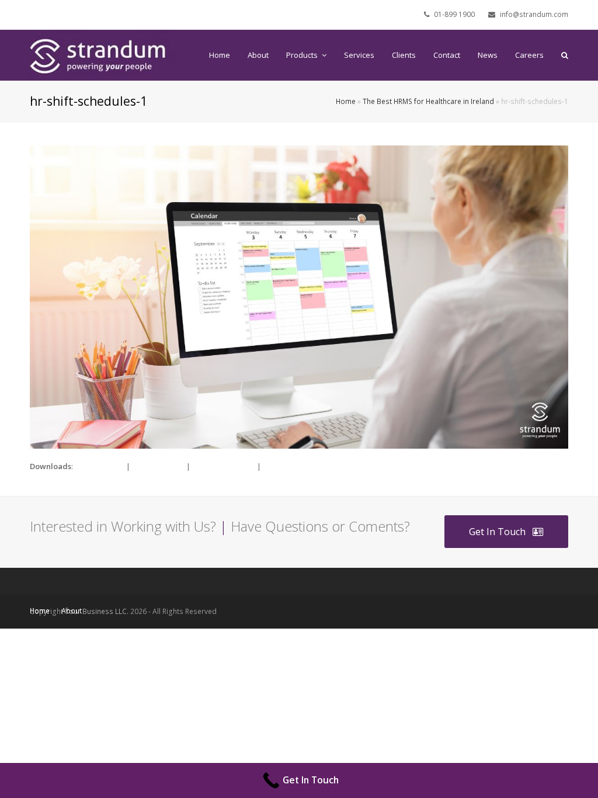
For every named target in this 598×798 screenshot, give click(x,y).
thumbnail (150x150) (298, 466)
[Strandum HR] (103, 54)
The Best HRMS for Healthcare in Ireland (428, 101)
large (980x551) (158, 466)
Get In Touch (497, 531)
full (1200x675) (99, 466)
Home (346, 101)
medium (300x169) (223, 466)
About (71, 611)
